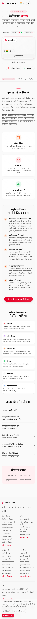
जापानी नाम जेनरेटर (25, 556)
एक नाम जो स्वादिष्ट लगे (8, 79)
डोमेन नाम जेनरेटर (25, 519)
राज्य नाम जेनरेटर (25, 570)
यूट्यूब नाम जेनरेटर (7, 536)
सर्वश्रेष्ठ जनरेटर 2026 (18, 589)
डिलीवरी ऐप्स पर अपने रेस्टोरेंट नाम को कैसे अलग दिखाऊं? (10, 436)
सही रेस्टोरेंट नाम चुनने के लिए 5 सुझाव (26, 79)
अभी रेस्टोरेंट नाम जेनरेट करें (20, 299)
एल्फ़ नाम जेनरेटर (6, 559)
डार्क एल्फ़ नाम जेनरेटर (8, 562)
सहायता (4, 595)
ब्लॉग (27, 589)
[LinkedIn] (5, 511)
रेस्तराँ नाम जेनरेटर (7, 542)
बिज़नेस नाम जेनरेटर (7, 519)
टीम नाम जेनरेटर (24, 559)
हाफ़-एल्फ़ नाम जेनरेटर (8, 567)
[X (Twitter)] (2, 511)
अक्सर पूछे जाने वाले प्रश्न (8, 592)
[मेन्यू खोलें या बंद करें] (33, 3)
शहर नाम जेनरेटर (24, 573)
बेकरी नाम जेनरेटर (25, 476)
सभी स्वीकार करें (7, 615)
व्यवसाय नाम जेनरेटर (25, 480)
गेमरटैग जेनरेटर (6, 553)
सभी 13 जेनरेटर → (25, 576)
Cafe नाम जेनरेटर (12, 476)
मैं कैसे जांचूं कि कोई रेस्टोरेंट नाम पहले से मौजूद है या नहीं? (10, 454)
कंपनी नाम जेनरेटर (7, 525)
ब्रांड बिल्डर (23, 532)
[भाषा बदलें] (22, 3)
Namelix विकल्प (25, 535)
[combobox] (9, 51)
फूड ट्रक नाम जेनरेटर (11, 480)
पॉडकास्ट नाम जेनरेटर (7, 539)
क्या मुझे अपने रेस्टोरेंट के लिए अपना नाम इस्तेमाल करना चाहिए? (12, 418)
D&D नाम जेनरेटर (7, 556)
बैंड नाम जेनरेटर (24, 562)
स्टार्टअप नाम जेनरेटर (7, 528)
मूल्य (18, 592)
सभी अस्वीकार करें (19, 611)
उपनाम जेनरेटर (24, 553)
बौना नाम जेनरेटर (6, 570)
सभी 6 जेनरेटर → (25, 537)
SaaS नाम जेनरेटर (7, 530)
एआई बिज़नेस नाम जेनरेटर (9, 522)
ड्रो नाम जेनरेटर (6, 565)
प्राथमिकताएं (6, 611)
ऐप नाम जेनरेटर (6, 533)
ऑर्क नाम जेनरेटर (6, 573)
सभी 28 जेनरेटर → (7, 576)
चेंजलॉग (32, 592)
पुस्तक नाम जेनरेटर (25, 565)
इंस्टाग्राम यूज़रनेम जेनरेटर (27, 567)
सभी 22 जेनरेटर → (7, 545)
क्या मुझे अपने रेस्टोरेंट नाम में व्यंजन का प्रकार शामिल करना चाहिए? (12, 445)
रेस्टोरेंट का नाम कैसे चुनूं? (9, 410)
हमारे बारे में (25, 592)
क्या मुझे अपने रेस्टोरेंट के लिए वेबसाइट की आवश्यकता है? (10, 427)
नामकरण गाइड (6, 589)
